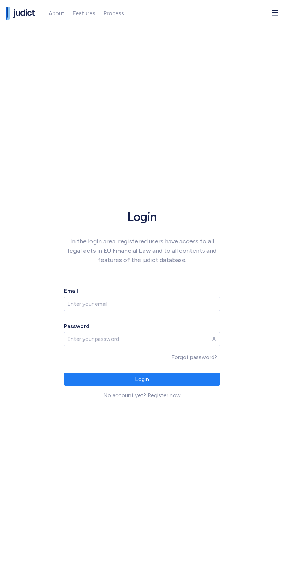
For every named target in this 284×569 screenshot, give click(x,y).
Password (76, 326)
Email (71, 291)
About (56, 13)
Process (114, 13)
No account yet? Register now (142, 395)
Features (84, 13)
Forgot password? (194, 357)
